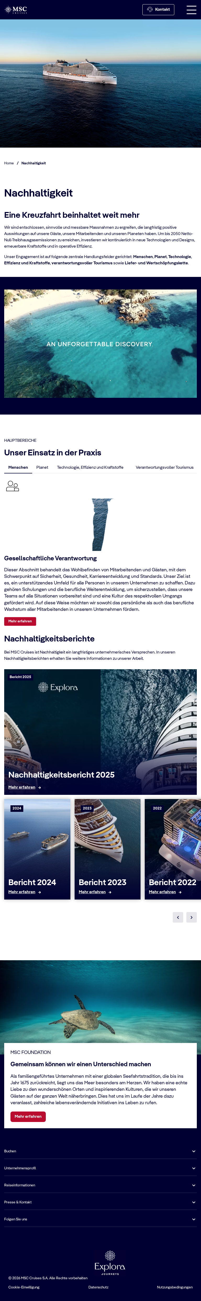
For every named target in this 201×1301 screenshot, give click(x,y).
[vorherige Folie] (178, 917)
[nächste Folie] (191, 917)
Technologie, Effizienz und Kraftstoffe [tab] (90, 468)
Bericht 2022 (172, 883)
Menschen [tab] (18, 468)
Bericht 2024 (32, 883)
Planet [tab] (42, 468)
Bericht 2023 (102, 883)
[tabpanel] (100, 552)
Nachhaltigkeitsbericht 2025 (61, 775)
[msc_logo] (15, 9)
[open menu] (191, 9)
